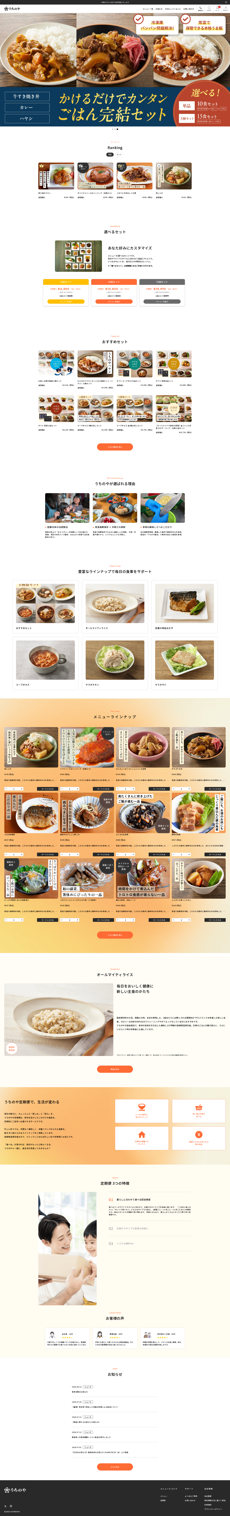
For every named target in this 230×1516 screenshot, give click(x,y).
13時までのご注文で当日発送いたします (115, 2)
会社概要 (207, 1496)
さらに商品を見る (115, 447)
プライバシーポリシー (213, 1509)
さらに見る (115, 1467)
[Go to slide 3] (117, 129)
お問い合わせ (188, 9)
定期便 (163, 1500)
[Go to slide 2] (115, 129)
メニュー (163, 1496)
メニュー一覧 (148, 9)
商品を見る (115, 1069)
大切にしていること (173, 9)
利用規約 (207, 1505)
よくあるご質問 (191, 1496)
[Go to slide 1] (112, 129)
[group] (115, 78)
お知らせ (159, 9)
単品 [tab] (110, 154)
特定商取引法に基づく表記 (215, 1500)
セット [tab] (119, 154)
